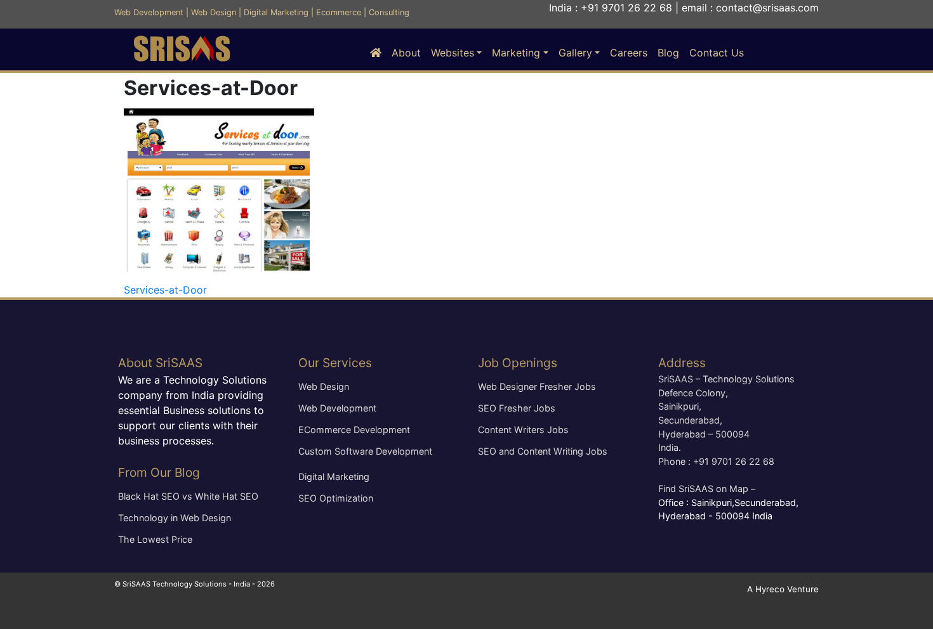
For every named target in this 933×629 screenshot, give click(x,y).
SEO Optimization (335, 498)
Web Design (213, 12)
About (406, 52)
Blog (668, 52)
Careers (628, 52)
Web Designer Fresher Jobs (537, 386)
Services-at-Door (165, 289)
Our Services (335, 362)
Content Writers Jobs (523, 429)
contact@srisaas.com (767, 7)
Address (682, 362)
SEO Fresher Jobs (516, 408)
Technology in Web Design (174, 517)
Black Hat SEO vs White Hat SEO (188, 496)
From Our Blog (159, 472)
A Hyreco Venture (783, 589)
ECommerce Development (354, 429)
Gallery (575, 52)
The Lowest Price (155, 539)
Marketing (516, 52)
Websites (452, 52)
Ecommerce (338, 12)
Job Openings (517, 362)
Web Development (148, 12)
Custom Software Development (365, 451)
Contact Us (716, 52)
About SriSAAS (160, 362)
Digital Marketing (276, 12)
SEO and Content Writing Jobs (542, 451)
